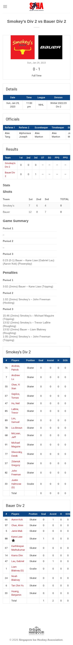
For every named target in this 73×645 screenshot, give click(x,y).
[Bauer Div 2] (50, 47)
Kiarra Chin (17, 555)
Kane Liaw (16, 536)
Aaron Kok (17, 519)
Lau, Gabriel (17, 561)
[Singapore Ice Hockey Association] (37, 6)
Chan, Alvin (17, 525)
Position (30, 360)
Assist (50, 360)
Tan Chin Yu (17, 585)
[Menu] (5, 6)
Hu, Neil (15, 403)
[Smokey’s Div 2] (23, 47)
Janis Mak (16, 531)
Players (15, 360)
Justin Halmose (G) (16, 484)
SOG (65, 360)
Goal (41, 360)
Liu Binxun (16, 427)
